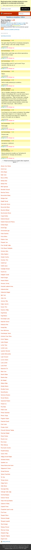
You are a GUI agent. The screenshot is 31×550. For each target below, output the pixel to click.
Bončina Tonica (5, 192)
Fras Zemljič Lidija (6, 245)
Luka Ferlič (4, 365)
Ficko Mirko (4, 236)
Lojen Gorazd (4, 357)
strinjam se (4, 48)
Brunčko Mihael (5, 210)
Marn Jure (3, 371)
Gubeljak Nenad (5, 268)
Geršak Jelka (4, 251)
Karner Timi (4, 307)
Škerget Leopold (5, 521)
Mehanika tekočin (18, 24)
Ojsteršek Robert (5, 401)
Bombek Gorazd (5, 189)
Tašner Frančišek (5, 474)
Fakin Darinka (4, 233)
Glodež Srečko (5, 257)
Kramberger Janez (6, 333)
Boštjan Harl (4, 198)
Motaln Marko (4, 386)
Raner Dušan (4, 436)
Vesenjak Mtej (4, 489)
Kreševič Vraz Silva (6, 336)
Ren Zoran (4, 442)
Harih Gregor (4, 277)
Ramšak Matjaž (5, 433)
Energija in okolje (21, 23)
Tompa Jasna (4, 480)
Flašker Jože (4, 239)
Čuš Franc (4, 512)
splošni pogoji (21, 546)
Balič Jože (3, 175)
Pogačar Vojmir (5, 418)
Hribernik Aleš (4, 289)
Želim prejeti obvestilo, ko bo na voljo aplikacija (14, 5)
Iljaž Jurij (3, 295)
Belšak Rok (4, 183)
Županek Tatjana (5, 536)
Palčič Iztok (4, 409)
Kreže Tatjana (4, 339)
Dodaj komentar (6, 36)
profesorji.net (7, 13)
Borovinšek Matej (5, 195)
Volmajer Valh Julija (6, 492)
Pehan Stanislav (5, 412)
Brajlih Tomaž (4, 201)
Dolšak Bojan (4, 224)
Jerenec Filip (4, 301)
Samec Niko (4, 453)
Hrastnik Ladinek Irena (7, 286)
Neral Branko (4, 392)
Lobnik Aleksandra (6, 354)
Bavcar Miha (4, 177)
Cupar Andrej (4, 216)
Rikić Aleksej (4, 445)
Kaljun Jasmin (4, 304)
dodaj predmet (16, 25)
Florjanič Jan (4, 242)
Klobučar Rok (4, 324)
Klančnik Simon (5, 321)
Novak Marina (4, 398)
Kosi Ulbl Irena (5, 330)
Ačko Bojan (4, 172)
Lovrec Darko (4, 359)
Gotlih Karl (3, 263)
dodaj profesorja (6, 541)
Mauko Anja (4, 377)
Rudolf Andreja (5, 450)
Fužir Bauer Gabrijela (6, 248)
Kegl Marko (4, 315)
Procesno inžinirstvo (6, 24)
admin (25, 548)
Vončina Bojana (5, 494)
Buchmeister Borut (6, 213)
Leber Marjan (4, 342)
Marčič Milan (4, 374)
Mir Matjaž (4, 380)
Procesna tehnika (5, 25)
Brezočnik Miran (5, 207)
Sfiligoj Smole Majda (6, 456)
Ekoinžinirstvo (10, 23)
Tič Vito (3, 477)
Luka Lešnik (4, 362)
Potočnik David (5, 421)
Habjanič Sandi (5, 274)
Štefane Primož (5, 527)
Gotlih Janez (4, 266)
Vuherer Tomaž (5, 497)
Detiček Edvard (5, 219)
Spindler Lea (4, 462)
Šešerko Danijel (5, 518)
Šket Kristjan (4, 524)
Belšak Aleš (4, 180)
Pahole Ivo (4, 403)
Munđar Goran (5, 389)
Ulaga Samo (4, 483)
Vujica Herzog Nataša (7, 500)
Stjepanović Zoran (6, 468)
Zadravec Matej (5, 503)
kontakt (10, 548)
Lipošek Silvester (5, 351)
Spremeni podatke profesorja (11, 29)
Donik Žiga (4, 227)
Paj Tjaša (3, 406)
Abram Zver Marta (6, 166)
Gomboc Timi (4, 260)
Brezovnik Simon (5, 204)
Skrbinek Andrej (5, 459)
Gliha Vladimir (4, 254)
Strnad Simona (5, 471)
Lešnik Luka (4, 348)
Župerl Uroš (4, 538)
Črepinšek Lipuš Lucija (7, 509)
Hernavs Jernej (5, 283)
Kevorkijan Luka (5, 318)
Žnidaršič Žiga (4, 533)
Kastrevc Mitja (5, 310)
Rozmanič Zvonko (6, 447)
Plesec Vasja (4, 415)
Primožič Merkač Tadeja (7, 430)
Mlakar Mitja (4, 383)
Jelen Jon (3, 298)
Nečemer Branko (5, 395)
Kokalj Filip (4, 327)
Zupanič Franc (5, 506)
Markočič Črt (4, 368)
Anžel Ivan (4, 169)
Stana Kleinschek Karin (7, 465)
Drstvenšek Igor (5, 230)
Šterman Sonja (5, 530)
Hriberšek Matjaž (5, 292)
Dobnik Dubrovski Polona (8, 221)
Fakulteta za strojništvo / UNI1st (15, 17)
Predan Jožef (4, 427)
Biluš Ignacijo (4, 186)
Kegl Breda (4, 312)
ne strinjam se (10, 48)
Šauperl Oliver (5, 515)
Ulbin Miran (4, 486)
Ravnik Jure (4, 439)
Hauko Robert (4, 280)
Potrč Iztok (4, 424)
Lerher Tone (4, 345)
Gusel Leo (3, 271)
